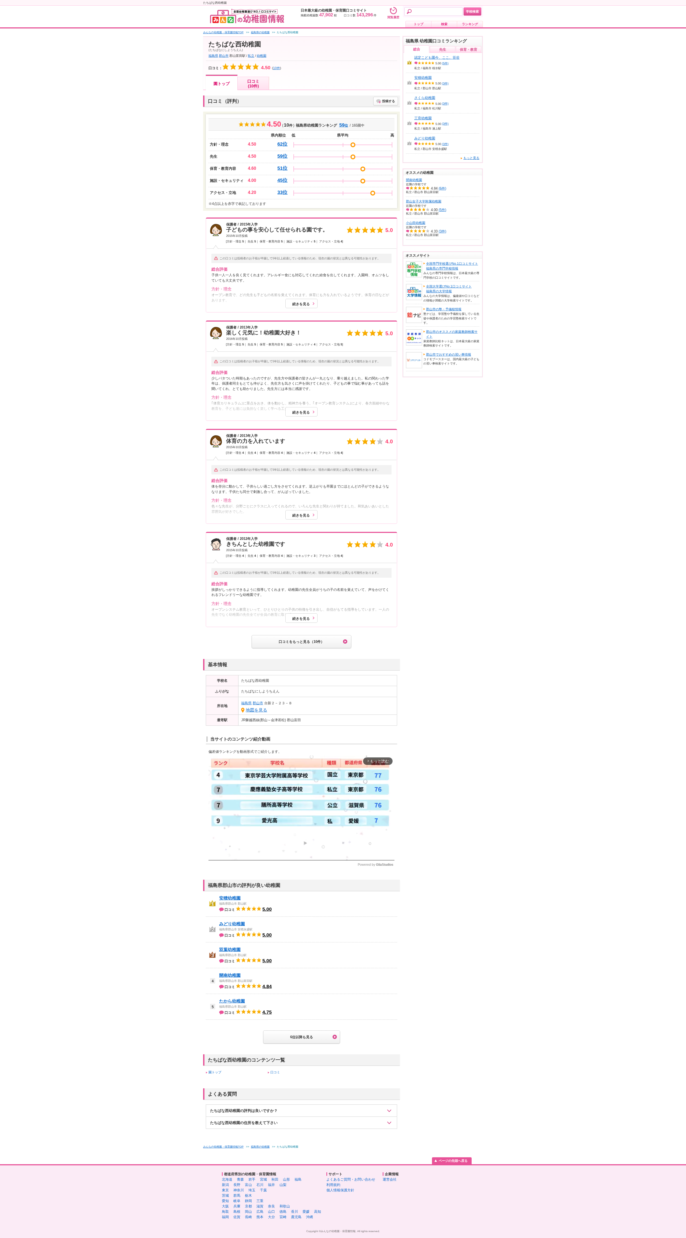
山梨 (282, 1185)
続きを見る (301, 304)
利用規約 (333, 1185)
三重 (259, 1201)
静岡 (248, 1201)
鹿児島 (296, 1217)
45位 (282, 180)
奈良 (271, 1206)
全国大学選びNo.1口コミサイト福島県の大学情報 (449, 289)
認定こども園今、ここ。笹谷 (437, 58)
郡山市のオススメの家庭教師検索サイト (452, 334)
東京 (225, 1190)
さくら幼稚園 (424, 98)
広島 (259, 1212)
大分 (271, 1217)
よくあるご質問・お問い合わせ (350, 1179)
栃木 (248, 1195)
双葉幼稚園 (230, 949)
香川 (294, 1212)
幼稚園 (261, 56)
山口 (271, 1212)
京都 (248, 1206)
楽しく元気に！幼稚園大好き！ (263, 333)
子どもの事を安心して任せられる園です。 (277, 230)
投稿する (388, 101)
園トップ (222, 83)
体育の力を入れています (255, 441)
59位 (282, 156)
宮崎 (282, 1217)
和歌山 (284, 1206)
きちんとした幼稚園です (255, 544)
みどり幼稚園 (232, 924)
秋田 (274, 1179)
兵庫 (236, 1206)
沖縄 (309, 1217)
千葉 (263, 1190)
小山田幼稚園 (415, 223)
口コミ (275, 1072)
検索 (444, 24)
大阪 (225, 1206)
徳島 (282, 1212)
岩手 (251, 1179)
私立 (251, 56)
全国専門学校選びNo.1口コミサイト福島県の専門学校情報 (452, 266)
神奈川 (238, 1190)
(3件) (445, 83)
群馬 (236, 1195)
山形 (286, 1179)
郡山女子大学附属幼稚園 (423, 201)
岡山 (248, 1212)
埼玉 (251, 1190)
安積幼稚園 (230, 898)
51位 (282, 168)
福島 (297, 1179)
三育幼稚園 (423, 118)
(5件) (445, 63)
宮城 (263, 1179)
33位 (282, 192)
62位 (282, 144)
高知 (317, 1212)
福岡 (225, 1217)
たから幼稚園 (232, 1001)
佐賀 (236, 1217)
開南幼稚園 (230, 975)
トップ (418, 24)
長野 (236, 1185)
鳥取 (225, 1212)
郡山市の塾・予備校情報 (443, 309)
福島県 (213, 56)
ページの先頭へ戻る (453, 1161)
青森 (240, 1179)
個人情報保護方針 (340, 1190)
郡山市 (224, 56)
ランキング (470, 24)
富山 (248, 1185)
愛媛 (306, 1212)
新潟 (225, 1185)
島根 (236, 1212)
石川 (259, 1185)
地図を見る (256, 710)
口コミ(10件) (253, 83)
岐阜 (236, 1201)
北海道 (227, 1179)
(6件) (442, 188)
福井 (271, 1185)
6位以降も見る (301, 1037)
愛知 (225, 1201)
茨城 (225, 1195)
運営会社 (390, 1179)
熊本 (259, 1217)
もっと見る (471, 158)
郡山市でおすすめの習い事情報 (448, 354)
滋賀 (259, 1206)
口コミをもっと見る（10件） (301, 642)
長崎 (248, 1217)
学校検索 (472, 11)
